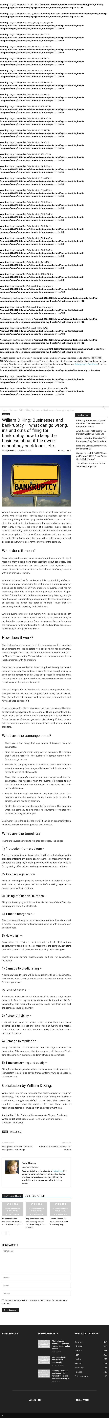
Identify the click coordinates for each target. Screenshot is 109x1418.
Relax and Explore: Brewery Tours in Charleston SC (91, 447)
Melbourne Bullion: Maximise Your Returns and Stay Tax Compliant (12, 1221)
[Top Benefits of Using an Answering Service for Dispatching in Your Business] (36, 1209)
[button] (103, 407)
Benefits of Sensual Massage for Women (55, 1148)
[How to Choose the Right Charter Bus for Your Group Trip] (60, 1209)
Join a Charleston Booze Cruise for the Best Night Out (90, 465)
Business (13, 410)
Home (4, 410)
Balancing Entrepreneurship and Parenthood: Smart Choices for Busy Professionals (90, 423)
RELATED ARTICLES (12, 1196)
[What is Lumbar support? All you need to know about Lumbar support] (44, 1344)
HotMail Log (57, 1171)
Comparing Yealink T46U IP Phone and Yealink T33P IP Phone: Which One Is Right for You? (91, 456)
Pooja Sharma (10, 450)
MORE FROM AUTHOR (35, 1196)
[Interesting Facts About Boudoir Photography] (44, 1360)
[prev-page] (4, 1233)
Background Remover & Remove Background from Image (17, 1148)
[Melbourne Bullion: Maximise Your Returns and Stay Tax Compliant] (12, 1209)
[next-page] (8, 1233)
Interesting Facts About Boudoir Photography (59, 1359)
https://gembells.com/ (30, 1167)
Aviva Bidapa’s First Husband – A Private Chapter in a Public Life (91, 432)
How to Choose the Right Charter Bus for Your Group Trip (59, 1221)
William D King (39, 1085)
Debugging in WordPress (86, 364)
